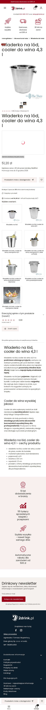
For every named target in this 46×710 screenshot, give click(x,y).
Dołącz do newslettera (13, 599)
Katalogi (7, 673)
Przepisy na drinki (11, 667)
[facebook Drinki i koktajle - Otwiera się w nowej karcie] (16, 630)
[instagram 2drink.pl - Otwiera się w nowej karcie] (21, 630)
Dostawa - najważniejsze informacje (19, 683)
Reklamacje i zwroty (12, 688)
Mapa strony (9, 670)
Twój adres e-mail (8, 594)
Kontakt (7, 659)
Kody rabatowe (10, 691)
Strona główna (6, 38)
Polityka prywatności (12, 662)
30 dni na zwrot (10, 686)
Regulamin (8, 665)
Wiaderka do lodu (37, 38)
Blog (5, 694)
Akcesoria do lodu (21, 38)
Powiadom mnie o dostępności (17, 180)
